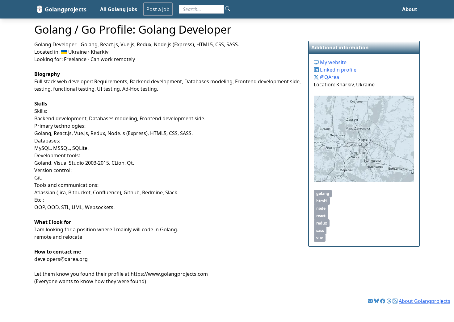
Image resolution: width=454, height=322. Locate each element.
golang (322, 193)
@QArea (329, 77)
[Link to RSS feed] (395, 301)
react (321, 215)
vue (319, 238)
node (321, 208)
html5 (321, 201)
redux (321, 223)
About (409, 9)
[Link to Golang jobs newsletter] (370, 301)
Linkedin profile (337, 69)
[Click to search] (227, 9)
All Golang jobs (118, 9)
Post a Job (158, 9)
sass (320, 230)
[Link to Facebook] (382, 301)
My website (333, 62)
